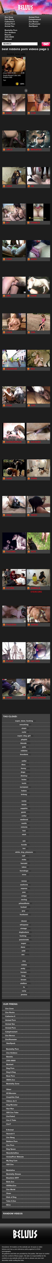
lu (25, 987)
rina (25, 961)
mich (25, 834)
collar (25, 816)
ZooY (7, 1124)
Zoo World (9, 1189)
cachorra (25, 885)
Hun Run (8, 1109)
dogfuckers (25, 932)
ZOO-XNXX (9, 37)
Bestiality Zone (11, 1084)
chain (25, 728)
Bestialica (9, 1170)
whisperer (25, 925)
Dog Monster (10, 1105)
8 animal (32, 9)
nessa (25, 881)
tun (25, 848)
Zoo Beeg (9, 1137)
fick (25, 831)
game (25, 812)
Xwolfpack (33, 26)
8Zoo (7, 1205)
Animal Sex (9, 26)
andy (25, 968)
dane (25, 947)
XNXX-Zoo (9, 1080)
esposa (25, 888)
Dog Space (9, 1149)
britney (25, 794)
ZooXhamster (34, 24)
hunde (25, 845)
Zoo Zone (9, 17)
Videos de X (10, 1101)
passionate (25, 940)
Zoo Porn (8, 1145)
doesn (25, 921)
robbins (25, 751)
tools (25, 783)
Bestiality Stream (12, 1174)
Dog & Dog (9, 1072)
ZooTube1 (9, 1116)
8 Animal (8, 1130)
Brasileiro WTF (11, 1178)
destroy (25, 776)
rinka (25, 860)
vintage (25, 928)
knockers (25, 754)
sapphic (25, 808)
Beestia (8, 35)
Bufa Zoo (8, 1182)
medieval (25, 819)
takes (25, 867)
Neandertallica (11, 1153)
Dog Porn (8, 1068)
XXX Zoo (8, 1164)
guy (25, 911)
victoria (25, 827)
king (25, 976)
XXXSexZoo (9, 1186)
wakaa (25, 965)
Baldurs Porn (10, 1141)
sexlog (25, 900)
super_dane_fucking (25, 721)
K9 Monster (9, 1093)
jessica (25, 995)
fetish (25, 805)
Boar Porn (9, 1076)
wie (25, 841)
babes (25, 791)
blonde (25, 743)
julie (25, 747)
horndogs (25, 871)
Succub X (9, 1134)
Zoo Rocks (9, 19)
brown (25, 980)
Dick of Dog (9, 1197)
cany (25, 991)
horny (25, 768)
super (25, 943)
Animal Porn (10, 24)
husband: (25, 914)
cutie (25, 732)
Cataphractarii (35, 19)
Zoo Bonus (33, 22)
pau (25, 892)
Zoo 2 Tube (9, 1120)
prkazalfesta (25, 903)
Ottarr (7, 1089)
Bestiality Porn (11, 30)
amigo (25, 896)
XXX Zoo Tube (10, 1112)
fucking (25, 936)
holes (25, 779)
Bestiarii (8, 39)
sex (25, 954)
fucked (25, 907)
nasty (25, 801)
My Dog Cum (10, 1161)
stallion (25, 983)
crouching (25, 725)
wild (25, 951)
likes (25, 765)
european (25, 787)
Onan (7, 1193)
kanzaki (25, 863)
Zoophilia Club (11, 1097)
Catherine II (10, 22)
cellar (25, 761)
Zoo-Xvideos (10, 32)
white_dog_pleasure (25, 852)
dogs (25, 772)
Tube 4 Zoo (9, 1201)
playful (25, 739)
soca (25, 874)
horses (25, 972)
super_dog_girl (25, 736)
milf (25, 856)
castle (25, 823)
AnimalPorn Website (13, 1157)
